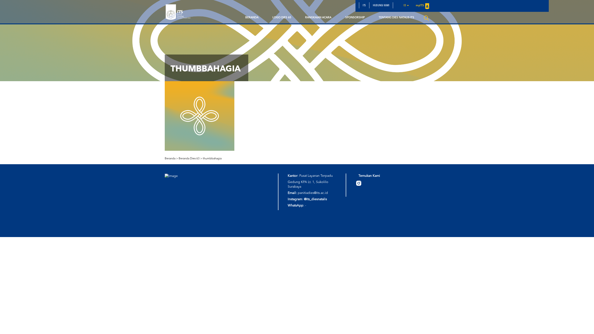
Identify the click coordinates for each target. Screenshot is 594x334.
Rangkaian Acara (318, 17)
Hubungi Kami (381, 5)
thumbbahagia (212, 158)
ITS (364, 5)
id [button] (405, 5)
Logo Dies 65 (281, 17)
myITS (420, 5)
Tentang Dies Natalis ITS (396, 17)
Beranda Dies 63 (189, 158)
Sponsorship (355, 17)
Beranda (251, 17)
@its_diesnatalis (315, 199)
